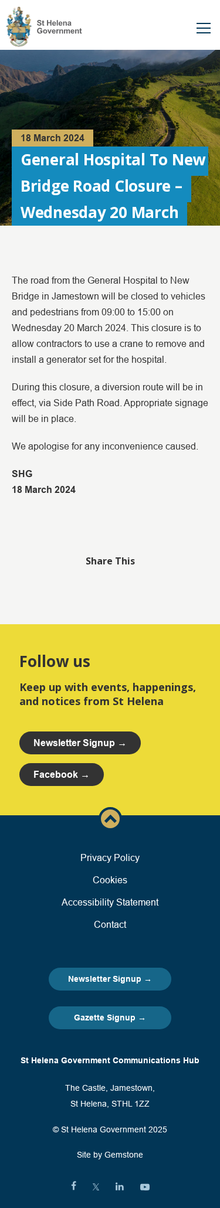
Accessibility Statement (110, 902)
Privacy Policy (110, 857)
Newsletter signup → (80, 742)
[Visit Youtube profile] (145, 1186)
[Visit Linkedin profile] (120, 1186)
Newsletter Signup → (110, 979)
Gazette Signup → (110, 1017)
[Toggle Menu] (204, 28)
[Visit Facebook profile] (73, 1186)
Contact (110, 924)
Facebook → (61, 774)
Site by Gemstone (110, 1154)
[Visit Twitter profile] (96, 1186)
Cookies (110, 879)
